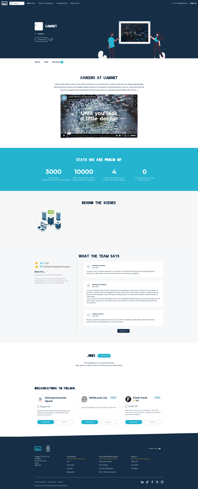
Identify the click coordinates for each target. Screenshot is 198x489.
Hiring (113, 398)
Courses (70, 468)
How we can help (105, 461)
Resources (75, 3)
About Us (134, 461)
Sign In (193, 3)
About (37, 62)
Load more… (123, 331)
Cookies (60, 482)
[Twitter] (157, 482)
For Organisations (180, 3)
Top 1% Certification (106, 468)
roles (31, 3)
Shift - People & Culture (107, 472)
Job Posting (103, 465)
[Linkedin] (142, 482)
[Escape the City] (4, 3)
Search (16, 3)
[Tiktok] (147, 482)
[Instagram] (162, 482)
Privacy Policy (52, 482)
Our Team (134, 465)
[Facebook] (152, 482)
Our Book (134, 468)
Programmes (62, 3)
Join (68, 461)
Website (41, 34)
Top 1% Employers (45, 3)
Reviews (57, 62)
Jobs (46, 62)
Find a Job (70, 465)
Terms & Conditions (40, 482)
